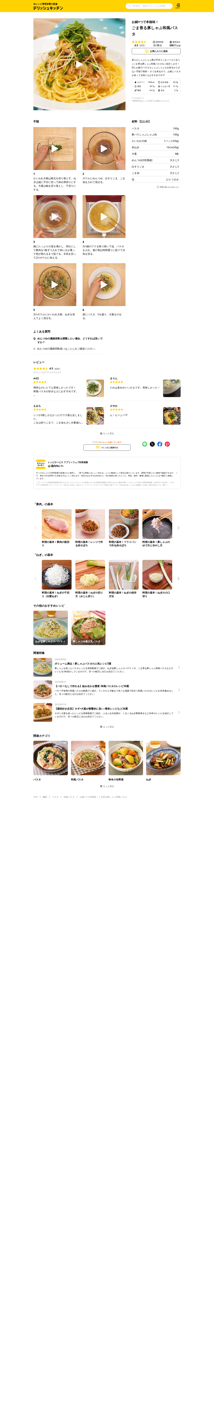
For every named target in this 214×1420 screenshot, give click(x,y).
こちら (71, 348)
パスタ (135, 128)
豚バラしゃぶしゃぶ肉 (144, 134)
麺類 (45, 796)
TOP (35, 796)
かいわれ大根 (139, 141)
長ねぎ (135, 147)
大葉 (134, 153)
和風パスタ (69, 796)
